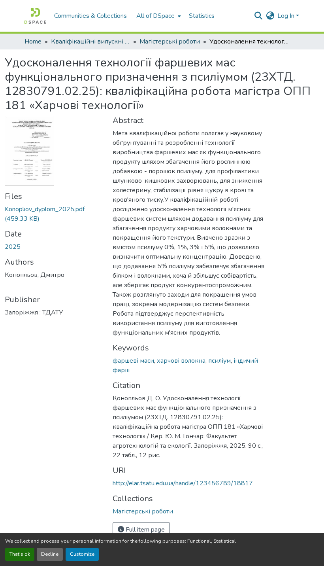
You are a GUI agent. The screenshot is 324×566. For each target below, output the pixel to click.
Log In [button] (286, 15)
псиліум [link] (219, 360)
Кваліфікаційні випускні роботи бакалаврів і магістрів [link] (90, 41)
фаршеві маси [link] (133, 360)
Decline (49, 554)
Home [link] (32, 41)
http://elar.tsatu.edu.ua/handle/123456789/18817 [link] (183, 483)
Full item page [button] (144, 529)
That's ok (19, 554)
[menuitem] (158, 16)
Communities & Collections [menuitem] (90, 15)
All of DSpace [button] (155, 15)
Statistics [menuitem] (202, 15)
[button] (35, 16)
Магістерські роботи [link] (169, 41)
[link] (54, 213)
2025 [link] (13, 246)
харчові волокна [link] (181, 360)
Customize (82, 554)
